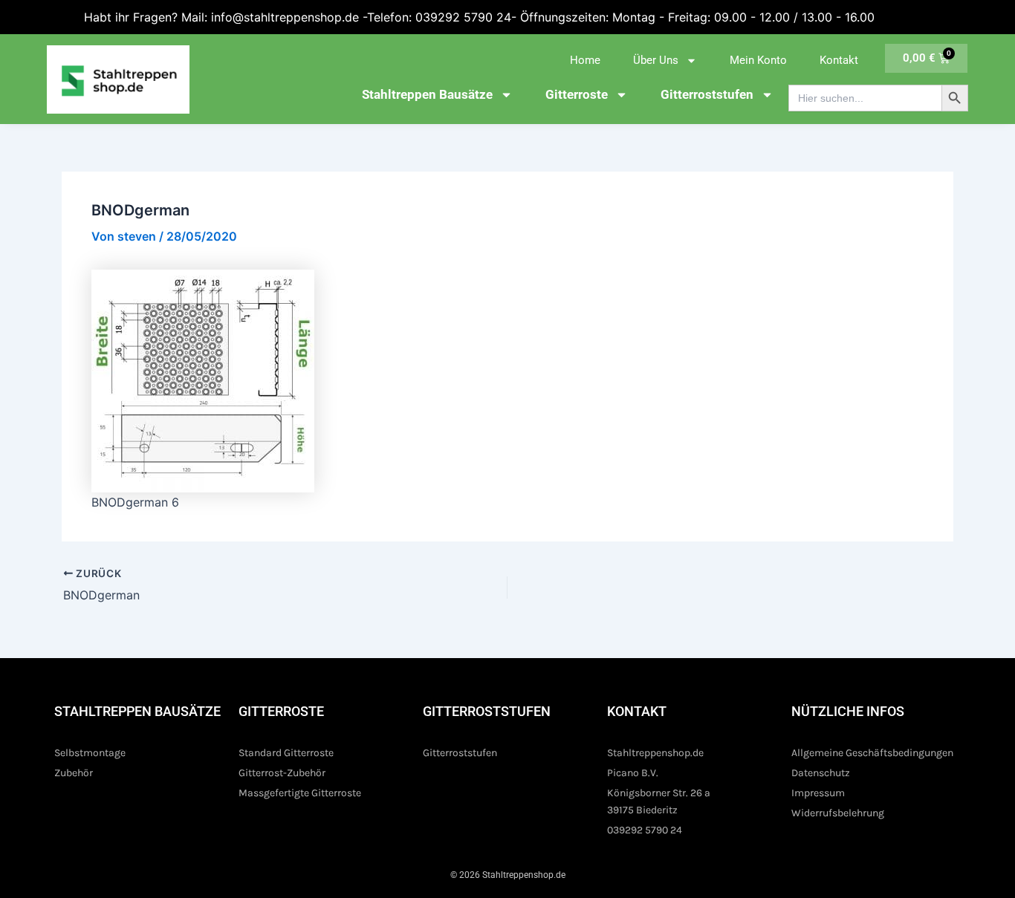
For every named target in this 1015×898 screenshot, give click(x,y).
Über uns (655, 60)
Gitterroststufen (707, 94)
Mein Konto (758, 60)
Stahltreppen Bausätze (427, 94)
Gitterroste (576, 94)
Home (585, 60)
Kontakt (839, 60)
